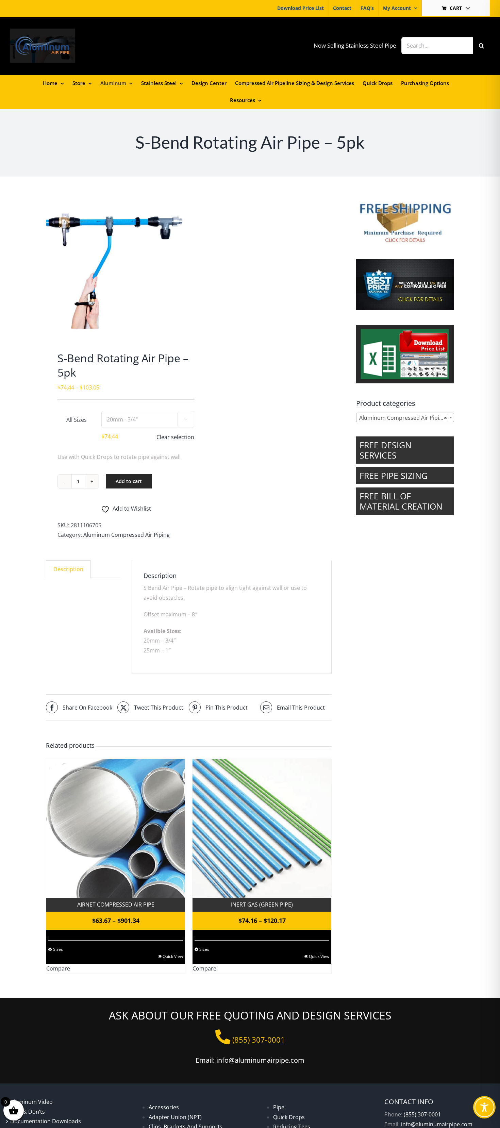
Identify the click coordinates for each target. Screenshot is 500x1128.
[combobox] (405, 417)
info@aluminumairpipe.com (436, 1124)
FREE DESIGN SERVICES (386, 450)
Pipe (278, 1107)
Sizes (58, 949)
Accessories (164, 1107)
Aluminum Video (31, 1102)
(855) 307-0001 (422, 1114)
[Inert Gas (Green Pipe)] (262, 828)
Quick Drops (289, 1117)
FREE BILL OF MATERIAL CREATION (401, 501)
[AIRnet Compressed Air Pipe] (115, 828)
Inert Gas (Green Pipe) (262, 904)
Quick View (173, 956)
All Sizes (76, 420)
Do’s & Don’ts (27, 1111)
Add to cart (129, 481)
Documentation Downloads (45, 1121)
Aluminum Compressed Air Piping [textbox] (403, 417)
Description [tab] (68, 569)
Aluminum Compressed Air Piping (126, 534)
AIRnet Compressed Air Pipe (115, 904)
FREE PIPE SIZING (394, 475)
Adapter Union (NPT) (175, 1117)
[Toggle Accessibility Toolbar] (484, 1107)
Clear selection (175, 437)
